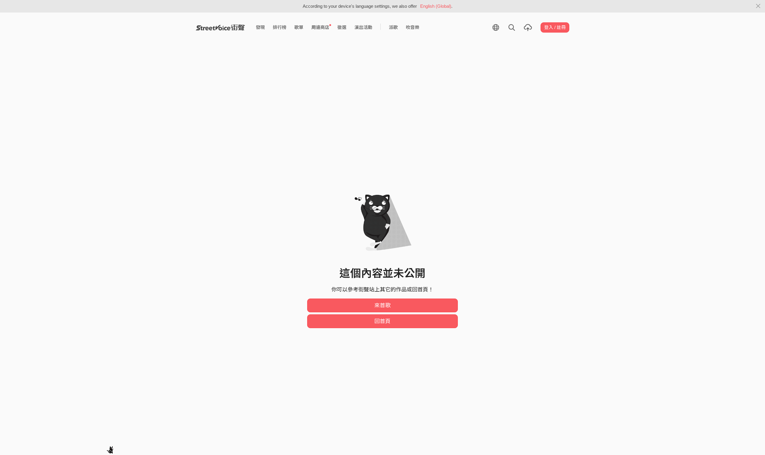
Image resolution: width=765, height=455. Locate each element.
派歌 (393, 27)
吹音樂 (412, 27)
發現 (260, 27)
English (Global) (435, 6)
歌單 (298, 27)
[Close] (758, 6)
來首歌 (382, 305)
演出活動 (363, 27)
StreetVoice (220, 27)
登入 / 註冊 (555, 27)
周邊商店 (320, 27)
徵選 (341, 27)
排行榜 (279, 27)
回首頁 (382, 321)
